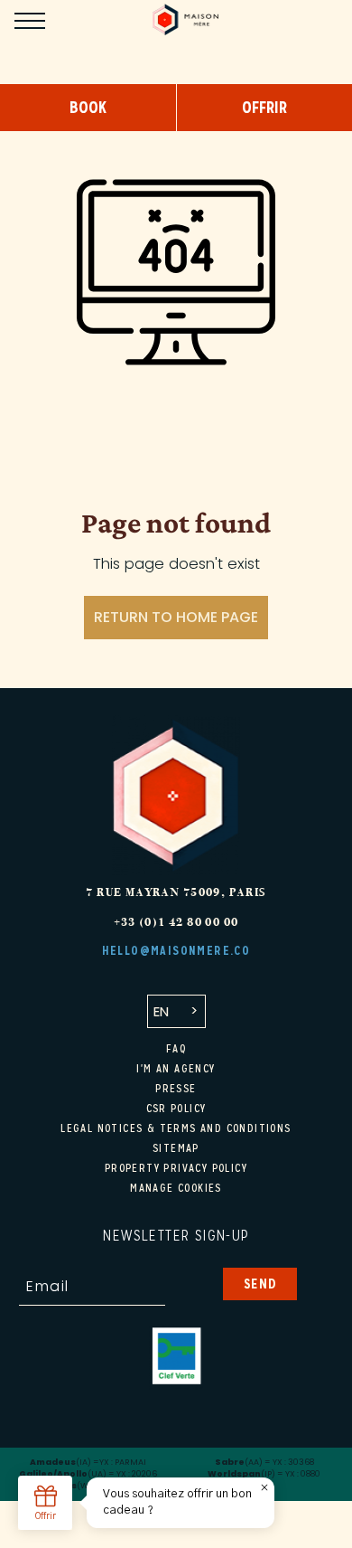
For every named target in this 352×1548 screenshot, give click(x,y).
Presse (175, 1088)
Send (260, 1283)
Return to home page (176, 617)
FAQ (176, 1049)
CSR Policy (176, 1108)
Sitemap (176, 1148)
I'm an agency (175, 1069)
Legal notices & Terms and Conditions (175, 1128)
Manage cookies (176, 1188)
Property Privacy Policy (176, 1168)
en (161, 1011)
